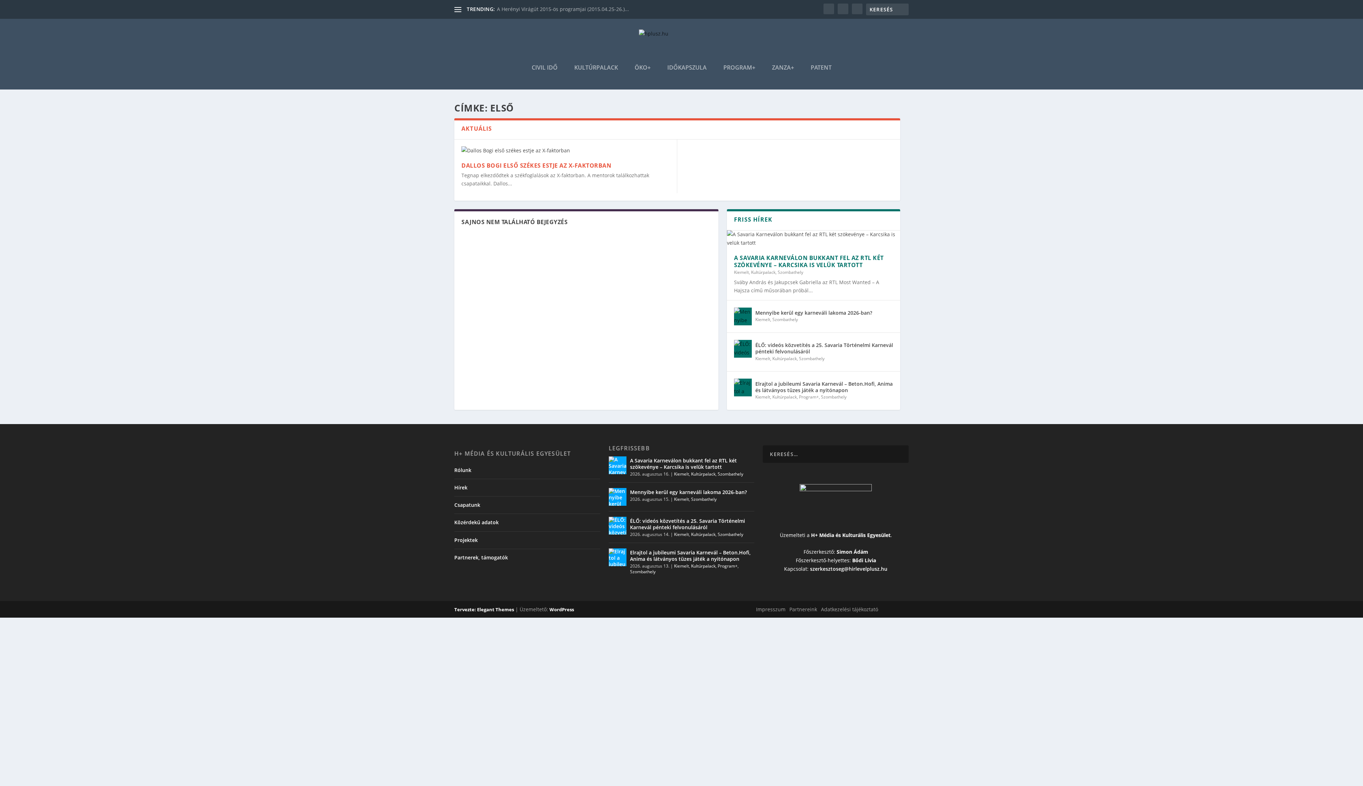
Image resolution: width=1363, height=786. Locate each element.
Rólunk (462, 470)
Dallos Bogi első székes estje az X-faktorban (536, 165)
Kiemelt (741, 272)
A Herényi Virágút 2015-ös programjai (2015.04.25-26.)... (563, 9)
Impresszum (770, 609)
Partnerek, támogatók (481, 557)
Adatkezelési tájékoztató (849, 609)
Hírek (460, 487)
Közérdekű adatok (476, 522)
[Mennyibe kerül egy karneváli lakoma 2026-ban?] (743, 316)
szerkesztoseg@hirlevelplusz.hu (848, 568)
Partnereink (803, 609)
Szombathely (790, 272)
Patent (821, 68)
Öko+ (643, 68)
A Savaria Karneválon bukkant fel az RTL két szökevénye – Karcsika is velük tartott (809, 261)
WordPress (561, 609)
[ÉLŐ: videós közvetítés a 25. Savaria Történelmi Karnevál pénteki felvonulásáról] (743, 349)
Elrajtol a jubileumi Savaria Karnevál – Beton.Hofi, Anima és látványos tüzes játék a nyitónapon (824, 387)
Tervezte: (465, 609)
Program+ (739, 68)
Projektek (466, 540)
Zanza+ (783, 68)
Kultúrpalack (596, 68)
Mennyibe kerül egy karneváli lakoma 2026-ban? (813, 312)
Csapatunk (467, 505)
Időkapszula (687, 68)
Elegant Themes (495, 609)
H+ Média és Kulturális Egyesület (851, 535)
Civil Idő (545, 68)
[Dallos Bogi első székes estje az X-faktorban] (565, 150)
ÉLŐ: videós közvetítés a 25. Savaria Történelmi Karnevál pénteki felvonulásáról (824, 348)
